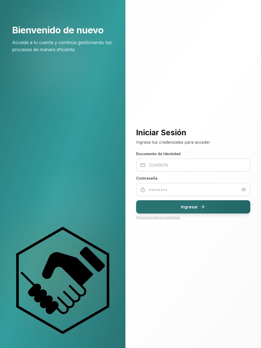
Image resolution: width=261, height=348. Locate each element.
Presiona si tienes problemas (158, 217)
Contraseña (147, 178)
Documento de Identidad (158, 154)
